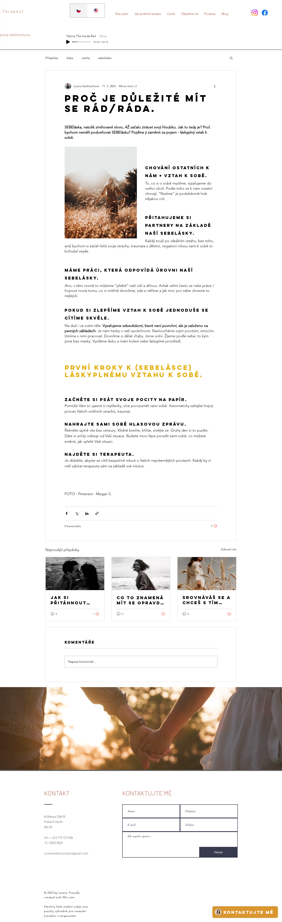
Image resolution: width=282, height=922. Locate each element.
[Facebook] (265, 13)
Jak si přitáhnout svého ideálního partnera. (68, 600)
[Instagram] (255, 13)
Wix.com (69, 897)
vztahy (86, 58)
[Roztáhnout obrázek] (101, 192)
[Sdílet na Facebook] (67, 513)
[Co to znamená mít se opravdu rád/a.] (141, 573)
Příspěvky (51, 58)
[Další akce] (214, 86)
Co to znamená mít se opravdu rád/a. (140, 600)
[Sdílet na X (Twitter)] (77, 513)
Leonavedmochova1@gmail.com (66, 853)
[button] (231, 57)
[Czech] (78, 10)
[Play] (68, 42)
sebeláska (104, 58)
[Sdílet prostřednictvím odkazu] (97, 513)
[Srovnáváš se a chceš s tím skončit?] (207, 573)
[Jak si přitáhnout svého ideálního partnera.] (75, 573)
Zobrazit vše (228, 549)
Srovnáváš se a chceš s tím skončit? (206, 600)
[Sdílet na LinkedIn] (87, 513)
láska (69, 58)
